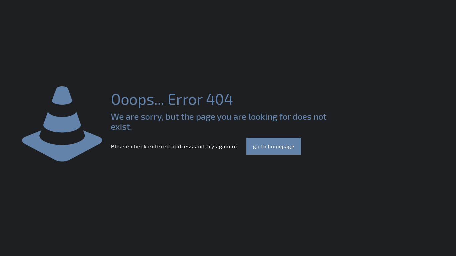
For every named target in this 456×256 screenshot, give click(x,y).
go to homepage (273, 146)
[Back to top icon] (424, 242)
